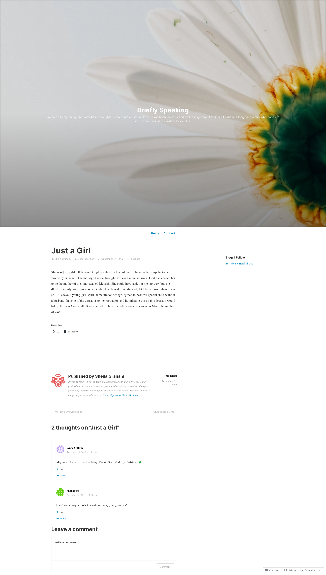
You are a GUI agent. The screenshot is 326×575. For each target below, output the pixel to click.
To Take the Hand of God (239, 263)
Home (155, 233)
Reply (63, 475)
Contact (169, 233)
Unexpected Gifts (163, 412)
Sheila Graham (63, 258)
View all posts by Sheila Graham (120, 395)
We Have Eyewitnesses (66, 412)
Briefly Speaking (163, 110)
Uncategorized (86, 258)
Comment (165, 566)
